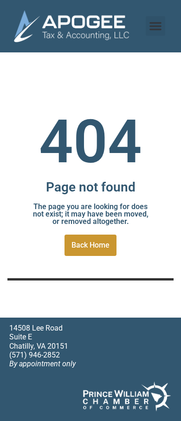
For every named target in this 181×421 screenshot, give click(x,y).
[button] (155, 26)
